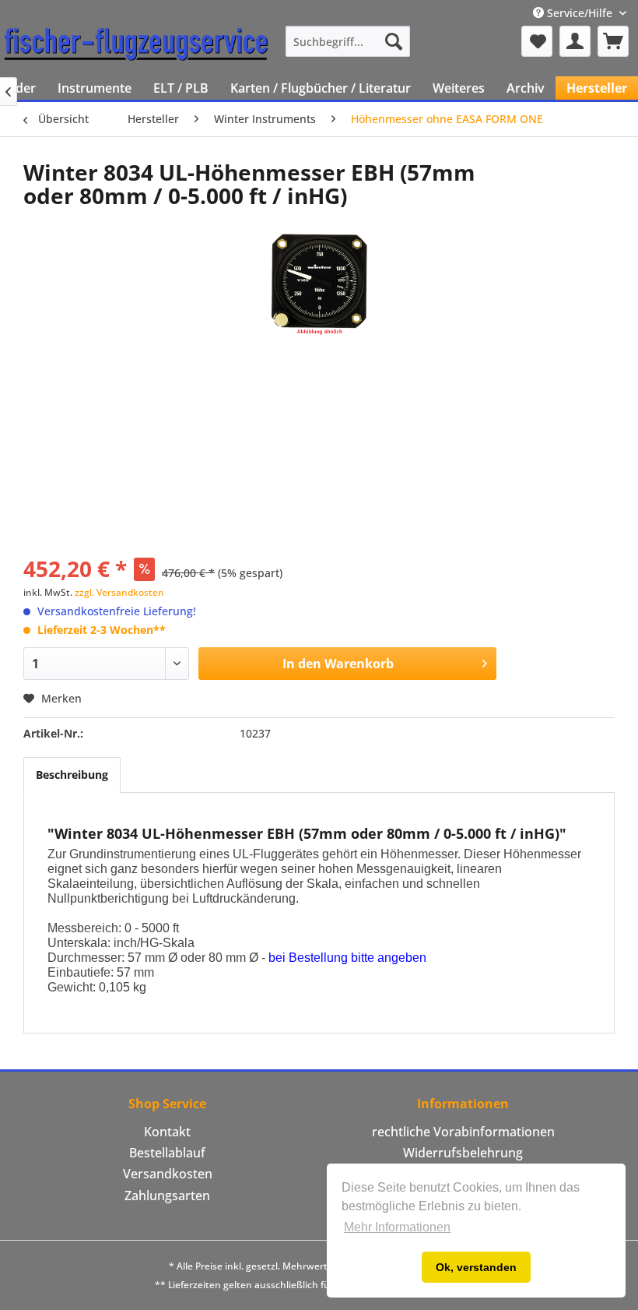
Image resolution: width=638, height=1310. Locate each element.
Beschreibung (72, 774)
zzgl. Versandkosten (119, 592)
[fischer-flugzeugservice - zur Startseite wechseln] (136, 45)
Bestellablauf (167, 1152)
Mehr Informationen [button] (397, 1227)
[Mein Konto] (575, 41)
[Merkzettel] (536, 41)
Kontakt (167, 1131)
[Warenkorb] (613, 41)
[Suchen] (393, 41)
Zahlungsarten (167, 1195)
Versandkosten (167, 1173)
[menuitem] (348, 41)
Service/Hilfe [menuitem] (579, 12)
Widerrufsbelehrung (463, 1152)
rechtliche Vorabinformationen (463, 1131)
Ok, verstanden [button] (476, 1267)
